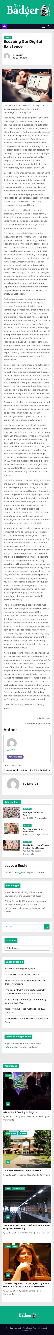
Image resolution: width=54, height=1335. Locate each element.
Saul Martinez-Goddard (32, 1117)
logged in (21, 872)
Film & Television (18, 1188)
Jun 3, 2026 (28, 818)
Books (15, 1246)
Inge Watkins (42, 834)
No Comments (43, 1175)
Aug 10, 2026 (12, 1117)
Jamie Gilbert (26, 1175)
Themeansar (27, 1330)
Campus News (11, 1133)
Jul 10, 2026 (11, 1233)
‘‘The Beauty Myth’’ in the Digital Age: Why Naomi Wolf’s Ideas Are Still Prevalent (26, 1285)
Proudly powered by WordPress (19, 1328)
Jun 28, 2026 (12, 1291)
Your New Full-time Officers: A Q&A (22, 974)
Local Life (22, 1133)
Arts (8, 1188)
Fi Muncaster (40, 818)
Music (8, 1075)
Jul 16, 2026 (11, 1175)
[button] (49, 26)
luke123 (19, 55)
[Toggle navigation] (43, 26)
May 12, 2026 (29, 834)
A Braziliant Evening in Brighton (20, 968)
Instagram (10, 1047)
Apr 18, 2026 (28, 851)
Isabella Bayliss (28, 1291)
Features (8, 37)
